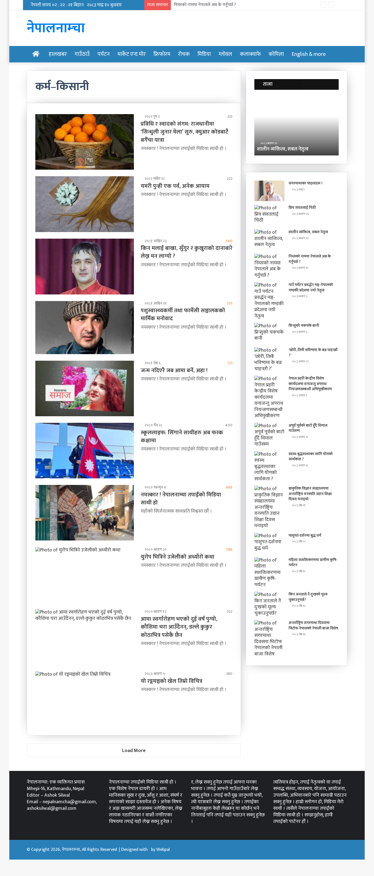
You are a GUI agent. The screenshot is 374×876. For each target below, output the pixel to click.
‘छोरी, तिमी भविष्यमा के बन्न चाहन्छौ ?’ (313, 353)
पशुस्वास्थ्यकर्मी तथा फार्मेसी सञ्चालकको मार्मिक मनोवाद (183, 314)
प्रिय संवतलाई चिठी (302, 207)
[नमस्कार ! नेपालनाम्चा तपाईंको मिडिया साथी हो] (84, 512)
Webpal (163, 849)
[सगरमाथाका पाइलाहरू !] (269, 191)
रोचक (184, 54)
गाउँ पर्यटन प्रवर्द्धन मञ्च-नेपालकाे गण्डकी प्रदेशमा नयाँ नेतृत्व (311, 287)
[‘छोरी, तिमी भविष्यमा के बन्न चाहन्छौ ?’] (269, 359)
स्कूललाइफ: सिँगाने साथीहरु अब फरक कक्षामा (182, 436)
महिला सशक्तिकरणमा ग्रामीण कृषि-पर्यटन (313, 562)
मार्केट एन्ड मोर (131, 54)
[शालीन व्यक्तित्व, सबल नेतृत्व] (269, 239)
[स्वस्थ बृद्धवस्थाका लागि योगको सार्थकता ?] (269, 466)
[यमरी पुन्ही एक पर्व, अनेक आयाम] (84, 204)
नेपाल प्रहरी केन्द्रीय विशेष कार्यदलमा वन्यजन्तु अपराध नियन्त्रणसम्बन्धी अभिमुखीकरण (310, 383)
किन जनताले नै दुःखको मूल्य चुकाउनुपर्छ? (308, 597)
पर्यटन (103, 54)
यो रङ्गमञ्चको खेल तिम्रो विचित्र (171, 681)
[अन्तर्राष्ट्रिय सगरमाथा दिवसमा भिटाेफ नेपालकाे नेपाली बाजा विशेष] (269, 638)
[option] (299, 125)
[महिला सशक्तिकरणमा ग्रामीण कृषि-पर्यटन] (269, 572)
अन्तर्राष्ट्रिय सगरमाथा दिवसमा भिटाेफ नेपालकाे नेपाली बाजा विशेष (313, 625)
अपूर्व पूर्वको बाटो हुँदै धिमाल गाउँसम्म (308, 428)
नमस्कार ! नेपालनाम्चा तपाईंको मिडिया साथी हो (181, 498)
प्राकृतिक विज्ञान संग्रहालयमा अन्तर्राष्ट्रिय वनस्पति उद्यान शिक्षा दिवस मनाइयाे (310, 493)
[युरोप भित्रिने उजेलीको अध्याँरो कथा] (84, 575)
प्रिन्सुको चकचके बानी (304, 325)
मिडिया (204, 54)
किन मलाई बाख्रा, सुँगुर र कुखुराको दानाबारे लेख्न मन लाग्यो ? (186, 252)
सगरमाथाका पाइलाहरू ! (306, 183)
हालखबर (58, 54)
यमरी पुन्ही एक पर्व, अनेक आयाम (175, 186)
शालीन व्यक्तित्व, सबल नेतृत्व (308, 232)
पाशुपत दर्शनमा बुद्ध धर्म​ (305, 535)
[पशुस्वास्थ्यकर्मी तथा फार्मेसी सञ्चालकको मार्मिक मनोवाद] (84, 327)
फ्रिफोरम (161, 54)
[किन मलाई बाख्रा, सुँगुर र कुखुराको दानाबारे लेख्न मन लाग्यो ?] (84, 266)
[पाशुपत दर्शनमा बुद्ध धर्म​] (269, 543)
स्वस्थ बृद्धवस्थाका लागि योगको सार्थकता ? (311, 456)
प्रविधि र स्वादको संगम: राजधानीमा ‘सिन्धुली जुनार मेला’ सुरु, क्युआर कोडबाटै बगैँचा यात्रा (184, 132)
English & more (309, 54)
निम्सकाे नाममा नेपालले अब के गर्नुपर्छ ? (205, 4)
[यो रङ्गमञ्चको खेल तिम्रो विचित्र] (84, 699)
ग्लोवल (225, 54)
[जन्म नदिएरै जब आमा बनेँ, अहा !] (84, 388)
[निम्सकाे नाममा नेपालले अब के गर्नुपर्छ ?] (269, 266)
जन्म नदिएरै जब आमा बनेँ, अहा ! (174, 370)
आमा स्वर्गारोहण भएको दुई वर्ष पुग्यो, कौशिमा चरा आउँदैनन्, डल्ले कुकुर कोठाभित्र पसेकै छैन (179, 627)
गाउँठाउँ (82, 54)
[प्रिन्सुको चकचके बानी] (269, 333)
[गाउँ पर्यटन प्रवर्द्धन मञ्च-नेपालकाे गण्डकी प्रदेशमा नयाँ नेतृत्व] (269, 300)
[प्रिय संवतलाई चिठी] (269, 215)
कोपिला (276, 54)
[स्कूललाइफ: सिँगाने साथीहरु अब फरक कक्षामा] (84, 450)
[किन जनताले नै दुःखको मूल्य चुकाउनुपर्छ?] (269, 604)
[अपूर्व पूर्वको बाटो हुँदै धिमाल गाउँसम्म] (269, 435)
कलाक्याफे (250, 54)
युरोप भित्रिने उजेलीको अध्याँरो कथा (177, 557)
